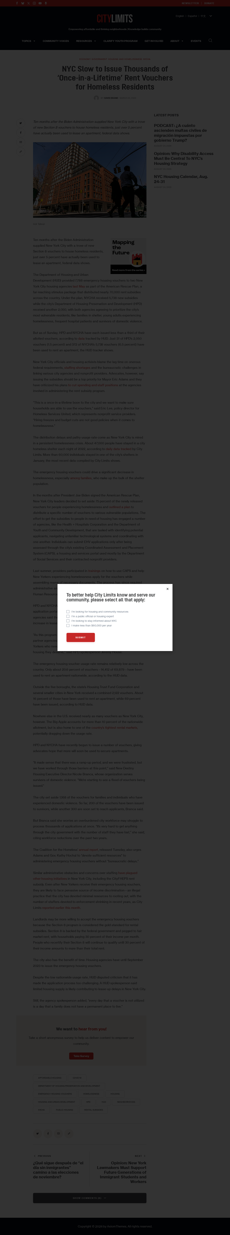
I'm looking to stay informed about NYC (94, 620)
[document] (115, 617)
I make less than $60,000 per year (92, 625)
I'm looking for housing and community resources (100, 611)
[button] (167, 589)
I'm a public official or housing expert (93, 616)
